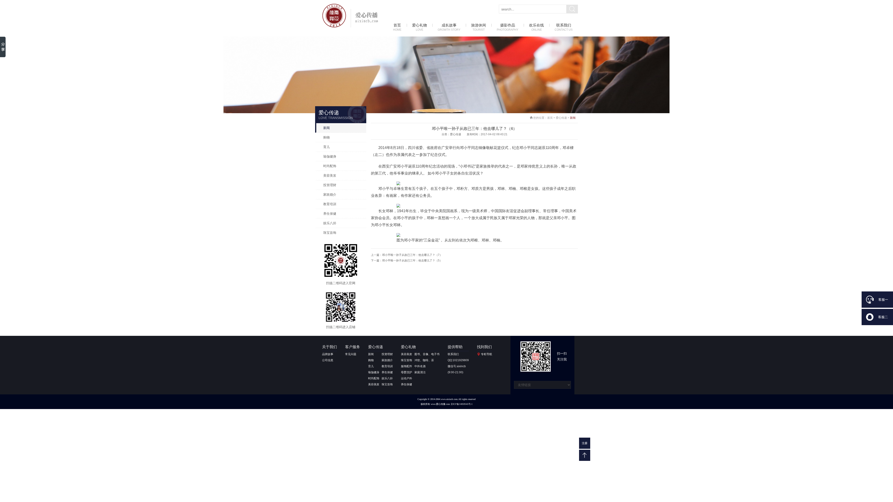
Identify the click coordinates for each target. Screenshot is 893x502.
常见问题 (350, 354)
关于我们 (329, 347)
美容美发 (329, 175)
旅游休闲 (478, 27)
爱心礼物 (419, 27)
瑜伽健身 (329, 156)
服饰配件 (406, 366)
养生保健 (329, 213)
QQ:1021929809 (458, 360)
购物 (326, 137)
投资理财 (329, 185)
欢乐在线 (536, 27)
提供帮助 (455, 347)
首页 (397, 27)
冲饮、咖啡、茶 (424, 360)
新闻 (326, 128)
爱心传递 (561, 117)
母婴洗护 (406, 372)
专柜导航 (486, 354)
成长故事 (449, 27)
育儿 (326, 147)
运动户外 (406, 378)
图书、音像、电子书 (427, 354)
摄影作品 (507, 27)
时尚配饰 (329, 166)
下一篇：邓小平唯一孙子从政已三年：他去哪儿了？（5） (406, 260)
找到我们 (484, 347)
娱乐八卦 (329, 223)
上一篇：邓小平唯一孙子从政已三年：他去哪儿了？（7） (406, 255)
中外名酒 (420, 366)
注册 (584, 443)
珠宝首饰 (329, 232)
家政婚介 (329, 194)
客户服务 (352, 347)
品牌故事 (327, 354)
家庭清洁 (420, 372)
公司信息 (327, 360)
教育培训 (329, 204)
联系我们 (564, 27)
